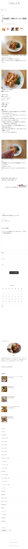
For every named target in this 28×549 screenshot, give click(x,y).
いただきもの (4, 474)
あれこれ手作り (4, 478)
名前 (2, 252)
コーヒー (3, 481)
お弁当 (2, 434)
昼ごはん (3, 441)
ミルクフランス (4, 484)
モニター (3, 511)
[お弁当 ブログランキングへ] (23, 185)
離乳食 (2, 494)
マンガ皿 (3, 514)
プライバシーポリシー (14, 542)
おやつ (2, 448)
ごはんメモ (14, 3)
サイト (2, 264)
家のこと (3, 501)
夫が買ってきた (4, 458)
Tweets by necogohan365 (6, 366)
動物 (2, 507)
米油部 (2, 517)
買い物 (2, 471)
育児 (2, 491)
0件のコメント (15, 23)
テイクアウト (4, 464)
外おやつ (3, 454)
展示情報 (3, 504)
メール (3, 258)
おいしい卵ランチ (5, 220)
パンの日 (3, 461)
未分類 (2, 521)
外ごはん (3, 451)
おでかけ (3, 468)
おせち (2, 431)
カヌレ (2, 488)
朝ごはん (3, 444)
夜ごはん (3, 438)
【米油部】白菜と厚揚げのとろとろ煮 (10, 215)
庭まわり (3, 497)
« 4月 (2, 306)
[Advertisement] (14, 33)
